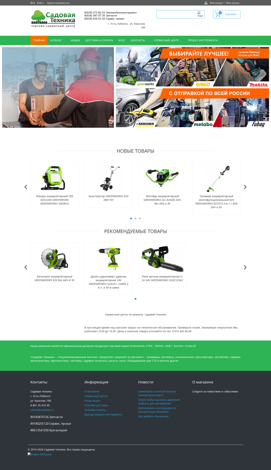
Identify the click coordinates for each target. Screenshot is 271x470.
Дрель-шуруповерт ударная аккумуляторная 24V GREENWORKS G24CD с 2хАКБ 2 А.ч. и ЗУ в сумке (108, 282)
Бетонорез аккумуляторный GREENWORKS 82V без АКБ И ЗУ (54, 278)
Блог (122, 40)
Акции (75, 40)
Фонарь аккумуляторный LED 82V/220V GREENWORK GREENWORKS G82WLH (54, 199)
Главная (39, 40)
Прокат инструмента (203, 40)
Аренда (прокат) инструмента (103, 414)
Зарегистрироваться (58, 2)
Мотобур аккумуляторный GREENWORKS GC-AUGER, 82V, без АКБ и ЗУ (162, 199)
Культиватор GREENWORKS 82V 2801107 (108, 198)
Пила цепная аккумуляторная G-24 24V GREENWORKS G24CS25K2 (162, 278)
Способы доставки (96, 405)
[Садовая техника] (53, 19)
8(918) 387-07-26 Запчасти (100, 15)
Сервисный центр (167, 40)
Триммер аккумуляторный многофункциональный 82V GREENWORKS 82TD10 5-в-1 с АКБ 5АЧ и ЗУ (216, 201)
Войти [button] (40, 2)
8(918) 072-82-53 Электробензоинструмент (110, 12)
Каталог (56, 40)
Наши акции (92, 400)
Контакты (138, 40)
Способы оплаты (95, 410)
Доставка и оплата (99, 40)
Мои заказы (232, 2)
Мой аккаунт (217, 2)
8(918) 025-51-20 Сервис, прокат (104, 18)
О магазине (91, 391)
